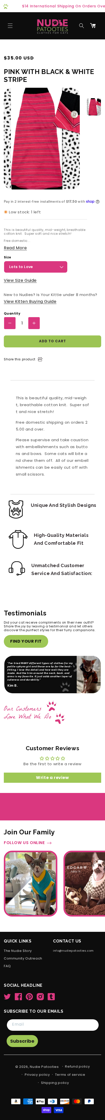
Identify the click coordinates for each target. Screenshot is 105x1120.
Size (7, 257)
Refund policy (77, 1066)
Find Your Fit (26, 641)
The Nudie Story (18, 951)
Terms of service (70, 1074)
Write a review (52, 777)
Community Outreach (23, 958)
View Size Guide (20, 280)
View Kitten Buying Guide (30, 301)
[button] (10, 25)
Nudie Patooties (44, 1066)
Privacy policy (37, 1074)
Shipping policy (55, 1082)
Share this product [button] (19, 359)
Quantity (12, 314)
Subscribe (22, 1041)
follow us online (24, 843)
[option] (94, 107)
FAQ (7, 966)
